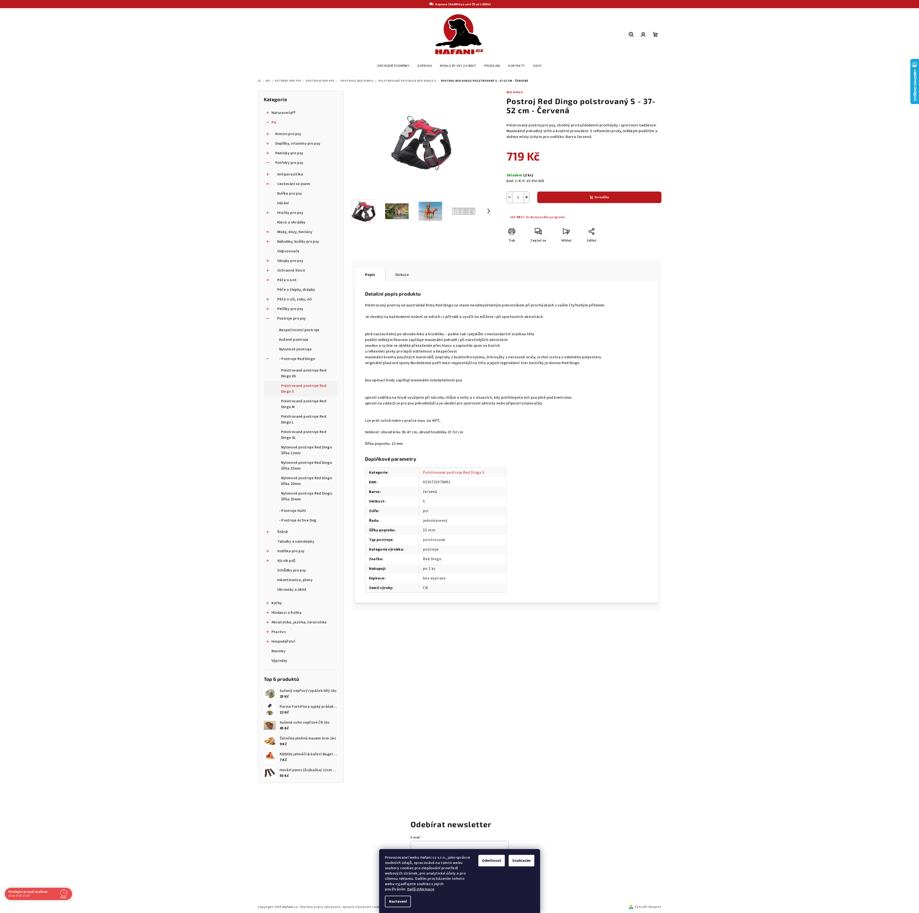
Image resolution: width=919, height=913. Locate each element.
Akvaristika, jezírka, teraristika (299, 622)
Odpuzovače (288, 251)
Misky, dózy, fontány (295, 232)
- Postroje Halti (292, 510)
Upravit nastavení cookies (363, 907)
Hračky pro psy (290, 212)
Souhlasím (521, 860)
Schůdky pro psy (291, 570)
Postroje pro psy (291, 318)
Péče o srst (287, 280)
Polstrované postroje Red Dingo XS (304, 373)
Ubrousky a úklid (291, 589)
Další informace (420, 889)
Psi (274, 122)
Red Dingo (514, 92)
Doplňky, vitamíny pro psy (298, 143)
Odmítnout (491, 860)
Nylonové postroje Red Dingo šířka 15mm (306, 465)
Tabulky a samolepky (296, 541)
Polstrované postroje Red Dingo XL (304, 434)
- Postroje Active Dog (297, 520)
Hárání (283, 203)
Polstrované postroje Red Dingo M (304, 404)
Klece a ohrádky (291, 222)
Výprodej (279, 660)
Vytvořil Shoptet (648, 907)
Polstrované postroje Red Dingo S (304, 388)
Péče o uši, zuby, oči (294, 299)
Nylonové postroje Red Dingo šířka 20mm (306, 480)
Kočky (276, 603)
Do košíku (602, 197)
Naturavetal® (283, 112)
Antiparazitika (290, 174)
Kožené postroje (293, 339)
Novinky (278, 651)
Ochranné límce (291, 270)
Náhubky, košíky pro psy (298, 241)
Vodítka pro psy (291, 551)
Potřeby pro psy (289, 162)
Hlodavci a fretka (286, 612)
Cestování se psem (293, 183)
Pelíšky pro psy (290, 308)
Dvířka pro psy (289, 193)
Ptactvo (278, 631)
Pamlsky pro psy (289, 153)
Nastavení (398, 901)
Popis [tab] (370, 274)
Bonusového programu (547, 217)
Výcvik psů (286, 560)
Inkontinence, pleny (295, 580)
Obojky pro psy (290, 260)
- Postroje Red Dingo (297, 358)
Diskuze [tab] (402, 274)
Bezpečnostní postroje (299, 330)
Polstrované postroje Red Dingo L (304, 419)
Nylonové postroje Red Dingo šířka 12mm (306, 450)
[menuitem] (393, 65)
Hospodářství (283, 641)
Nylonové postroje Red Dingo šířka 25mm (306, 496)
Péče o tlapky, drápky (296, 289)
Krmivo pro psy (288, 134)
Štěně (282, 531)
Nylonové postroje (295, 349)
